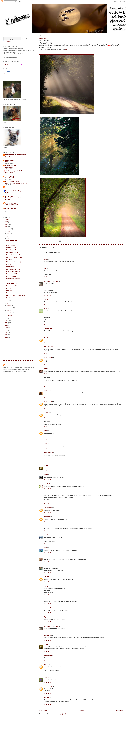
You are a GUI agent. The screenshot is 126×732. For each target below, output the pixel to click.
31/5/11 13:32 (48, 461)
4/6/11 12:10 (48, 660)
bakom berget (47, 390)
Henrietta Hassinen (10, 208)
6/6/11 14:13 (48, 704)
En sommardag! (9, 172)
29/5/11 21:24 (48, 324)
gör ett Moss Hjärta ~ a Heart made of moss (16, 183)
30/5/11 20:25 (48, 426)
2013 (6, 320)
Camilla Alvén (9, 187)
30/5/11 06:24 (48, 364)
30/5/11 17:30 (48, 417)
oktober (9, 310)
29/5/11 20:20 (48, 264)
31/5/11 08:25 (48, 448)
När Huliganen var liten (12, 252)
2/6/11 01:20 (48, 503)
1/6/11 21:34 (48, 479)
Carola (45, 547)
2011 (6, 226)
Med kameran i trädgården (13, 278)
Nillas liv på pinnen (10, 165)
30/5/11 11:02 (48, 386)
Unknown (46, 337)
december (9, 315)
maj (8, 238)
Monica (45, 443)
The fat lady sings (10, 176)
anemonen (46, 677)
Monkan (46, 556)
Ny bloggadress (9, 192)
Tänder (8, 243)
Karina (45, 430)
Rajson (45, 308)
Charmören (9, 264)
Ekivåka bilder (10, 297)
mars (8, 233)
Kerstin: (46, 474)
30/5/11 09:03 (48, 373)
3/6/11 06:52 (48, 561)
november (9, 312)
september (10, 308)
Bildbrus (46, 664)
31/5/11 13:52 (48, 470)
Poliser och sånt (9, 167)
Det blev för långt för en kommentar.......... (17, 295)
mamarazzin (47, 250)
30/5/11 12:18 (48, 408)
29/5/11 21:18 (48, 304)
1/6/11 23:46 (48, 488)
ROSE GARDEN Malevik (12, 181)
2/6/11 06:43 (48, 512)
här (109, 45)
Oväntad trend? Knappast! (11, 177)
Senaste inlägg (43, 710)
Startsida (81, 710)
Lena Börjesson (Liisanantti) (51, 281)
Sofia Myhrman (48, 577)
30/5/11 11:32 (48, 397)
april (8, 236)
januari (9, 229)
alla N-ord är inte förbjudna (12, 156)
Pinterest (7, 64)
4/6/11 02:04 (48, 613)
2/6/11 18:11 (47, 543)
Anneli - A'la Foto (48, 346)
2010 (6, 224)
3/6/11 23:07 (48, 572)
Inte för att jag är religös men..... (15, 281)
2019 (6, 334)
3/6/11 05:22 (48, 552)
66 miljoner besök (11, 247)
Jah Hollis (46, 465)
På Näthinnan (9, 196)
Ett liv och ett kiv (10, 288)
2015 (6, 325)
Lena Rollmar (47, 299)
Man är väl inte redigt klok (13, 271)
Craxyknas (46, 697)
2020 (6, 337)
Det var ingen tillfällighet (12, 274)
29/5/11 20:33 (48, 286)
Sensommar (8, 161)
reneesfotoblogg (48, 357)
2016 (6, 327)
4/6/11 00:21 (48, 603)
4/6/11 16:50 (48, 693)
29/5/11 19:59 (48, 255)
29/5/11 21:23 (48, 313)
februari (9, 231)
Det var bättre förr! (11, 276)
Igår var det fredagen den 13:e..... (15, 257)
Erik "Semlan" (47, 635)
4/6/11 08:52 (48, 622)
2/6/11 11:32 (47, 521)
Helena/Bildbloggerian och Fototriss (53, 483)
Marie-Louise (47, 525)
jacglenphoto (47, 586)
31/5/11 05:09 (48, 439)
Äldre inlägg (119, 710)
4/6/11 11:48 (47, 651)
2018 (6, 332)
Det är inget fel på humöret (13, 286)
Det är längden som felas (13, 269)
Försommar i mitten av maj (13, 262)
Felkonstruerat (10, 266)
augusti (9, 305)
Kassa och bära (10, 245)
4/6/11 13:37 (48, 673)
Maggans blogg (9, 160)
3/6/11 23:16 (48, 581)
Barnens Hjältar (48, 328)
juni (8, 300)
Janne (45, 259)
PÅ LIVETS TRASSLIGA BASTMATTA (16, 155)
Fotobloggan (47, 412)
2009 (6, 222)
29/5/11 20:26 (48, 277)
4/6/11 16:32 (48, 682)
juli (8, 303)
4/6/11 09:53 (48, 631)
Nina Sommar (47, 516)
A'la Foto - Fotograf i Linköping (14, 171)
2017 (6, 330)
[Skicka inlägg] (59, 240)
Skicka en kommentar (45, 708)
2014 (6, 323)
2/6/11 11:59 (47, 530)
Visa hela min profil (9, 374)
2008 (6, 219)
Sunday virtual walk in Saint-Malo (13, 210)
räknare (5, 74)
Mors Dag (9, 290)
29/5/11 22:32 (48, 333)
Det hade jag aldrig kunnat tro (14, 250)
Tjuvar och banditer (11, 283)
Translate (9, 41)
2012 (6, 318)
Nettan (45, 368)
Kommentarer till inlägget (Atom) (57, 714)
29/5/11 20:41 (48, 295)
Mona (45, 599)
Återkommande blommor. (11, 204)
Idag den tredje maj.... (12, 240)
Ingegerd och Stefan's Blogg (13, 191)
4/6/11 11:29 (47, 640)
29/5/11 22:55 (48, 342)
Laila (45, 566)
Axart (45, 268)
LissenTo (46, 535)
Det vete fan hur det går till (13, 254)
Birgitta (45, 617)
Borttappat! (9, 259)
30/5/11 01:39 (48, 353)
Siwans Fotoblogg (10, 203)
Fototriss (42, 38)
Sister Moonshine (48, 452)
